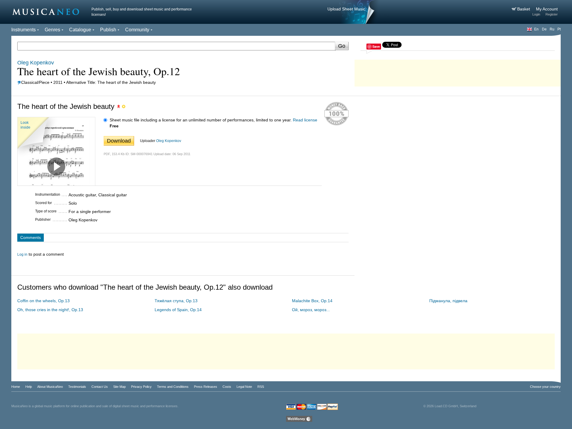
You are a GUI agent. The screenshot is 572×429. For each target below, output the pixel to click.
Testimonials (77, 386)
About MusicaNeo (50, 386)
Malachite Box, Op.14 (312, 300)
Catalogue (80, 29)
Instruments (23, 29)
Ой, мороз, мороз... (311, 309)
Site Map (119, 386)
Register (551, 14)
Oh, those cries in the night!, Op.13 (50, 309)
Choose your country (545, 386)
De (544, 29)
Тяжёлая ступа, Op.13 (176, 300)
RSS (260, 386)
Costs (227, 386)
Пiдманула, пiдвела (448, 300)
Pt (559, 29)
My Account (547, 9)
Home (15, 386)
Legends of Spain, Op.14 (178, 309)
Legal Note (244, 386)
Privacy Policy (141, 386)
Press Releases (205, 386)
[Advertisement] (457, 72)
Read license (305, 120)
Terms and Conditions (173, 386)
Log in (22, 254)
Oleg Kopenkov (168, 141)
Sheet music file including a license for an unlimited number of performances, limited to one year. (201, 120)
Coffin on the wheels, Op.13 (43, 300)
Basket (524, 9)
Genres (52, 29)
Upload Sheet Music (346, 9)
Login (536, 14)
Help (28, 386)
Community (137, 29)
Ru (552, 29)
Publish (108, 29)
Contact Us (99, 386)
